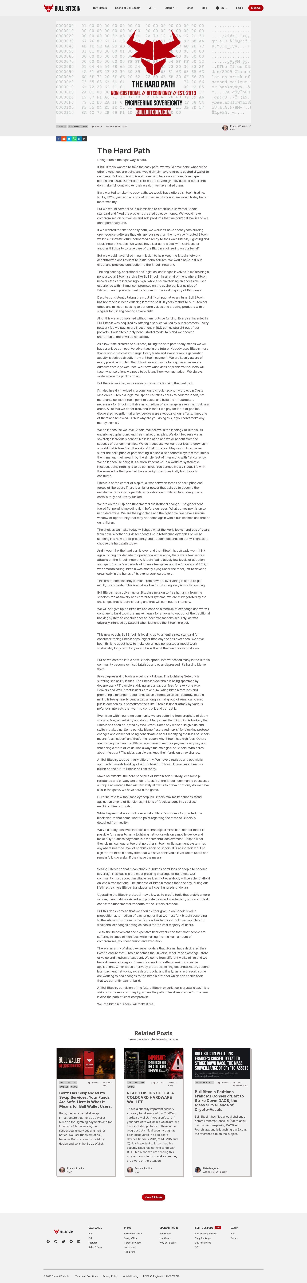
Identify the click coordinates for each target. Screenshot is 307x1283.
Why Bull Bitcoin (168, 1242)
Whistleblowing (130, 1276)
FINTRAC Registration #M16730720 (161, 1276)
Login (239, 7)
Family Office (131, 1238)
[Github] (56, 1241)
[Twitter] (63, 1241)
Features (93, 1242)
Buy (91, 1233)
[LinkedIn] (79, 1241)
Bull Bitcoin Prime (133, 1233)
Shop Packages (203, 1238)
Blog (204, 7)
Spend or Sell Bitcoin (127, 7)
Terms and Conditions (86, 1276)
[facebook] (58, 138)
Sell (90, 1238)
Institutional (130, 1247)
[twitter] (69, 138)
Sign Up (256, 7)
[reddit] (64, 138)
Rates (189, 7)
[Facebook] (48, 1241)
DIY (197, 1247)
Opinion (61, 126)
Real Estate (129, 1252)
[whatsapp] (74, 138)
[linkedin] (79, 138)
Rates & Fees (95, 1247)
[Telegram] (71, 1241)
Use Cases (165, 1238)
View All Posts (153, 1197)
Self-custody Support (206, 1233)
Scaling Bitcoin (77, 126)
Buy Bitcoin (100, 7)
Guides (234, 1238)
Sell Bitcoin (165, 1233)
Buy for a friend (203, 1242)
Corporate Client (132, 1242)
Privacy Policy (110, 1276)
